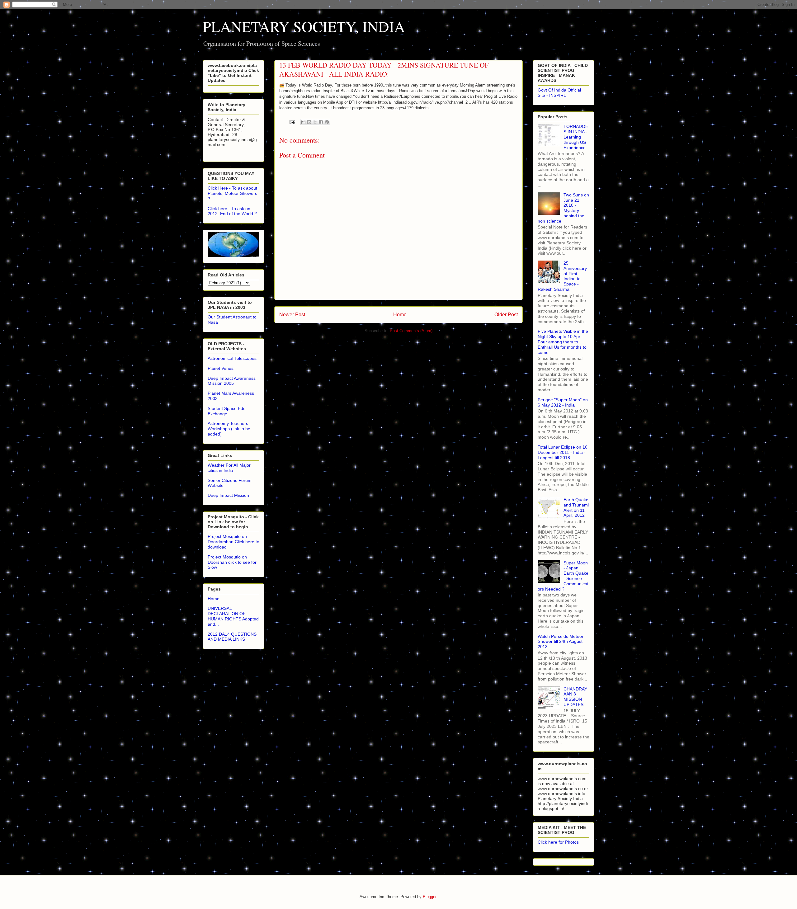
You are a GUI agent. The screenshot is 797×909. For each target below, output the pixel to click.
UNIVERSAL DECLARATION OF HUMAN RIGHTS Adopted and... (233, 616)
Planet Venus (220, 368)
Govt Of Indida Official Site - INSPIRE (559, 92)
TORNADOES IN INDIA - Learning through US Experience (576, 137)
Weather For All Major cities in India (229, 468)
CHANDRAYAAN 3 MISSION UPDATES (575, 696)
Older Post (506, 314)
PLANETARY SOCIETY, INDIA (304, 26)
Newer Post (292, 314)
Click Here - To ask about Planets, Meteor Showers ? (232, 193)
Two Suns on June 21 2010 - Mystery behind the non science (563, 208)
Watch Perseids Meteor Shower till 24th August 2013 (560, 641)
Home (400, 314)
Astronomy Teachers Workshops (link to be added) (229, 428)
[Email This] (303, 122)
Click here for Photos (558, 842)
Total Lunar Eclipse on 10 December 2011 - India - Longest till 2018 (562, 452)
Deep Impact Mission (228, 495)
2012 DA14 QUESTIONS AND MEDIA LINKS (232, 637)
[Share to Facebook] (321, 122)
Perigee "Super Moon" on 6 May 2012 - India (563, 402)
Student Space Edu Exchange (227, 411)
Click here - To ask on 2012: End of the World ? (232, 211)
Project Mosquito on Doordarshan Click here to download (233, 541)
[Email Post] (291, 122)
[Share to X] (315, 122)
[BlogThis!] (309, 122)
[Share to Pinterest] (327, 122)
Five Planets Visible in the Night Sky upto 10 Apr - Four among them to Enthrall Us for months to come (563, 342)
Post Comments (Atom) (411, 330)
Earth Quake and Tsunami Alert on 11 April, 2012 (576, 507)
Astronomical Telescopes (232, 358)
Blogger (429, 896)
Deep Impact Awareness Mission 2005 (232, 381)
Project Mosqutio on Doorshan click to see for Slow (232, 562)
